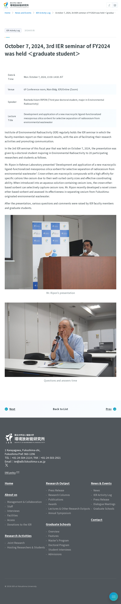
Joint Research (16, 543)
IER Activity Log (13, 30)
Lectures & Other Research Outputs (69, 508)
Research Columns (59, 495)
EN (115, 5)
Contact (96, 519)
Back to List (60, 409)
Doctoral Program (58, 545)
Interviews (13, 511)
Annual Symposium (59, 513)
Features (53, 536)
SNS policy (10, 472)
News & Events (101, 483)
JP (109, 5)
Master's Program (58, 540)
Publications (55, 499)
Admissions (55, 554)
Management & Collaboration (24, 502)
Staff (10, 506)
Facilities (12, 515)
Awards (52, 504)
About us (11, 494)
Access (11, 520)
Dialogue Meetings (104, 504)
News (96, 490)
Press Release (56, 490)
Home (9, 483)
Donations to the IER (19, 524)
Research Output (58, 483)
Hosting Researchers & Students (26, 547)
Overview (53, 531)
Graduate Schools (58, 524)
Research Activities (18, 536)
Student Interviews (59, 549)
